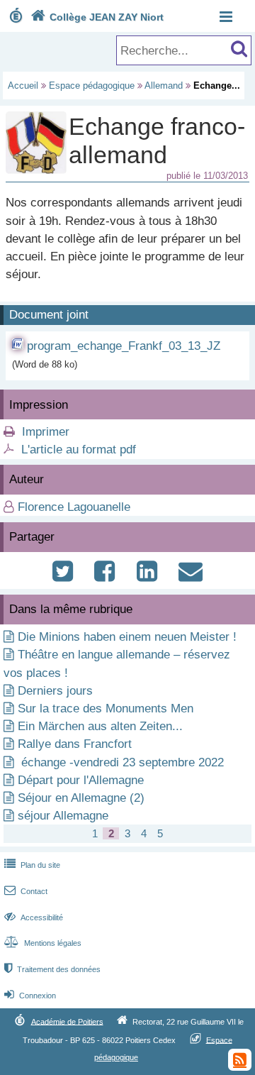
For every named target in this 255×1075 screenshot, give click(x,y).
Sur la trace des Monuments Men (105, 708)
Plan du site (32, 865)
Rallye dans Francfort (75, 744)
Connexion (30, 995)
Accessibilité (33, 917)
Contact (25, 891)
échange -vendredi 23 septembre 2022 (121, 762)
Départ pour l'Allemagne (81, 780)
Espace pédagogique (92, 85)
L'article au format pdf (78, 449)
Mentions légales (42, 943)
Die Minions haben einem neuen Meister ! (127, 637)
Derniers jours (55, 691)
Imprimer (45, 432)
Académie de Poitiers (67, 1021)
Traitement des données (52, 969)
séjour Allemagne (63, 815)
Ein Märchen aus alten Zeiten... (100, 726)
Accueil (23, 85)
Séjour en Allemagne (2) (81, 798)
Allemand (163, 85)
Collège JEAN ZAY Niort (97, 17)
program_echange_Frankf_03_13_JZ (123, 346)
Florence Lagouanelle (74, 507)
